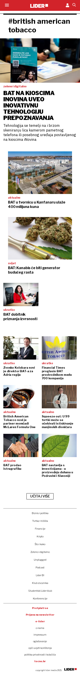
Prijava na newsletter (40, 614)
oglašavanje (40, 641)
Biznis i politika (40, 513)
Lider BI (40, 575)
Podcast (40, 567)
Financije (40, 528)
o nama (40, 628)
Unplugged (40, 559)
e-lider (40, 621)
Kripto (40, 536)
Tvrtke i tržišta (40, 520)
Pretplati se (40, 608)
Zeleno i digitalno (40, 552)
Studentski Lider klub (40, 590)
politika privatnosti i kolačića (40, 654)
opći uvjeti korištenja (40, 648)
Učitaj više (40, 496)
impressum (40, 634)
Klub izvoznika (40, 583)
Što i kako (40, 544)
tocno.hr (40, 661)
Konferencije (40, 598)
